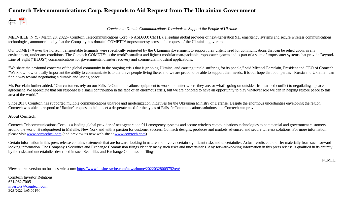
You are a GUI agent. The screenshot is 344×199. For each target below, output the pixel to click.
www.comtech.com (130, 134)
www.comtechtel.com (44, 134)
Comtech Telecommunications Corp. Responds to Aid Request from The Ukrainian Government (132, 10)
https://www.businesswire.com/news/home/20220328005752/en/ (128, 169)
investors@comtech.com (27, 186)
